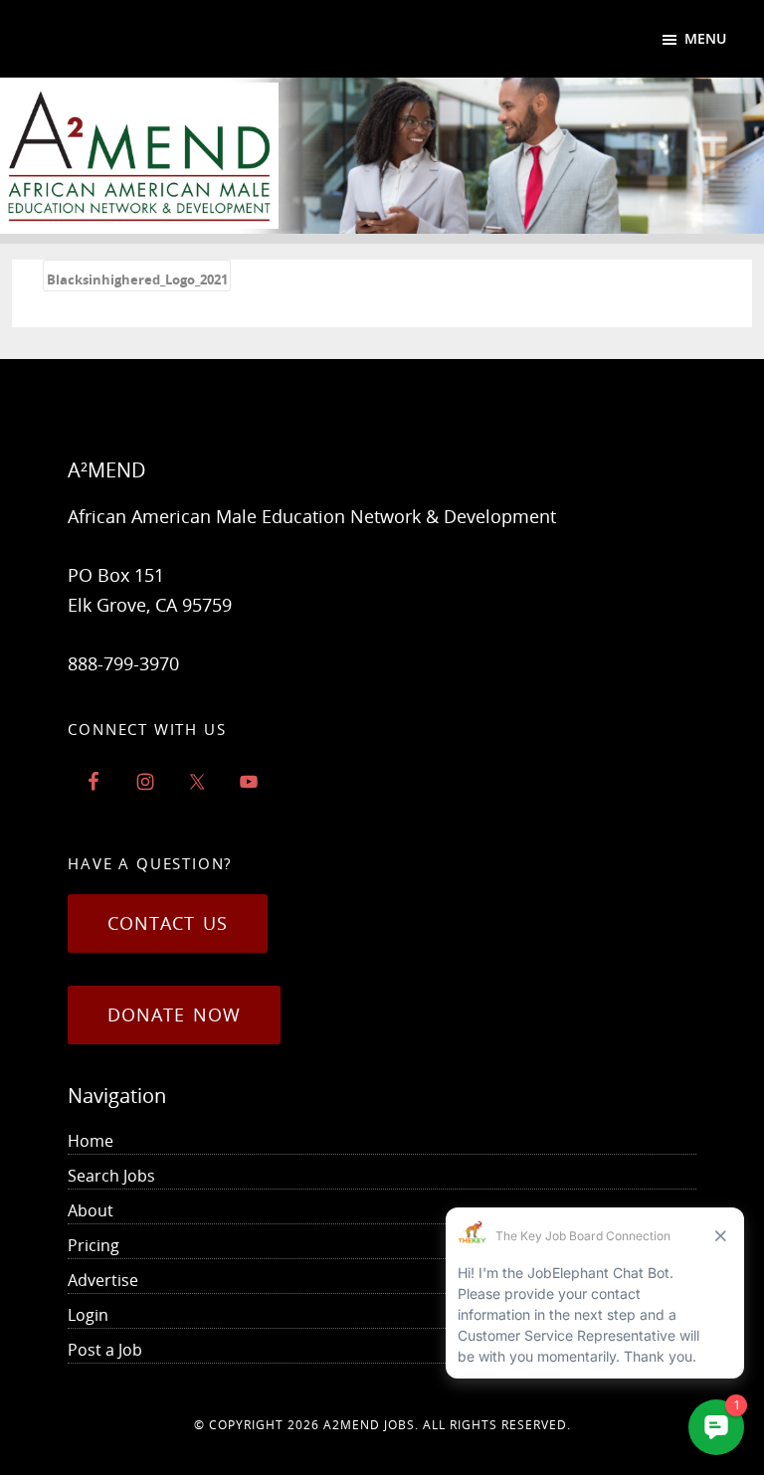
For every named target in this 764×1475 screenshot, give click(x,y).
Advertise (103, 1280)
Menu (705, 38)
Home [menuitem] (90, 1141)
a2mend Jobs (369, 1424)
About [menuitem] (90, 1210)
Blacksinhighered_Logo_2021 (137, 279)
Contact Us (167, 923)
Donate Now (174, 1014)
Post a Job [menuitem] (105, 1350)
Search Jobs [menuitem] (111, 1176)
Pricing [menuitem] (93, 1245)
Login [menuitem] (88, 1315)
